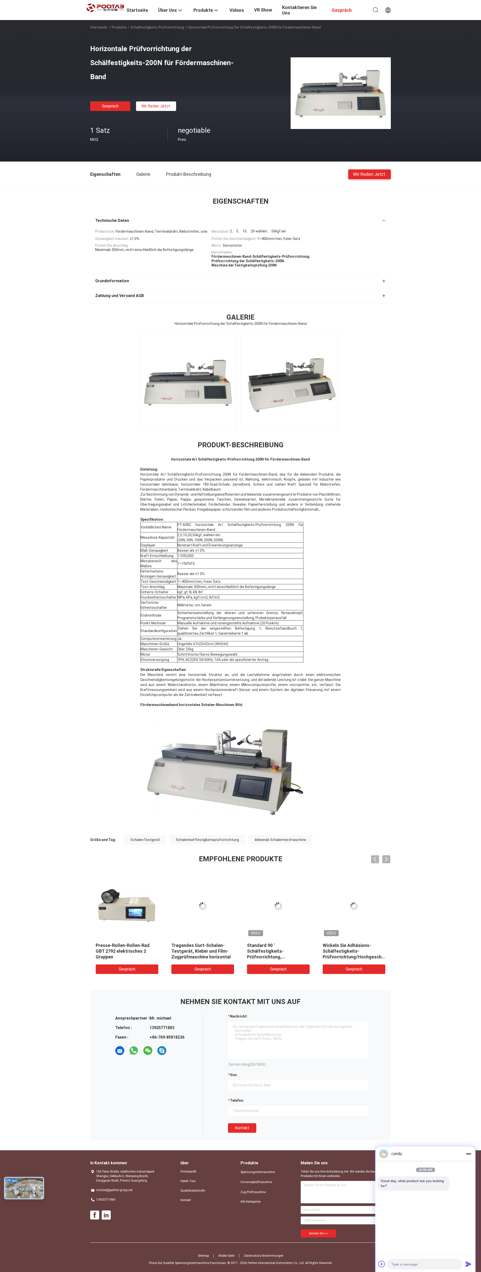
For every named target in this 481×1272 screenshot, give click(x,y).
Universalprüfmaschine (256, 1182)
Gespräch (110, 106)
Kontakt (242, 1127)
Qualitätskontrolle (192, 1190)
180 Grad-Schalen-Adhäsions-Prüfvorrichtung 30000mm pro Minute (354, 951)
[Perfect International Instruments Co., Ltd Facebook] (94, 1215)
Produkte (119, 27)
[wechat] (147, 1050)
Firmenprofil (188, 1171)
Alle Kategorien (251, 1201)
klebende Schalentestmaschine (280, 840)
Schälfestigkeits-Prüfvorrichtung (157, 27)
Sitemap (203, 1255)
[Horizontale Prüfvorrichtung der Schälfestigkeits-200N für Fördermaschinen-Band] (341, 93)
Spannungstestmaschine (258, 1172)
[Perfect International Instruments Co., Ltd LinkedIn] (106, 1215)
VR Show (263, 10)
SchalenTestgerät (145, 840)
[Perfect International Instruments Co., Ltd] (105, 8)
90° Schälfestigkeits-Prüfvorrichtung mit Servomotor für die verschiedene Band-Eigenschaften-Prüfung (195, 957)
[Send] (468, 1263)
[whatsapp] (133, 1050)
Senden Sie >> (318, 1233)
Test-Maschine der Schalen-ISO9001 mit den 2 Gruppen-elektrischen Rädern (276, 951)
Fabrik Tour (188, 1181)
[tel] (175, 1050)
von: (233, 1075)
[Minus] (468, 1154)
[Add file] (381, 1263)
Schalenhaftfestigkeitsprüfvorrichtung (207, 840)
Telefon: (237, 1100)
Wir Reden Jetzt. (156, 106)
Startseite (98, 27)
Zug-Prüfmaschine (253, 1192)
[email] (119, 1050)
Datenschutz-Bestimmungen (263, 1255)
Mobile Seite (226, 1255)
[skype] (161, 1050)
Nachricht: (239, 1016)
